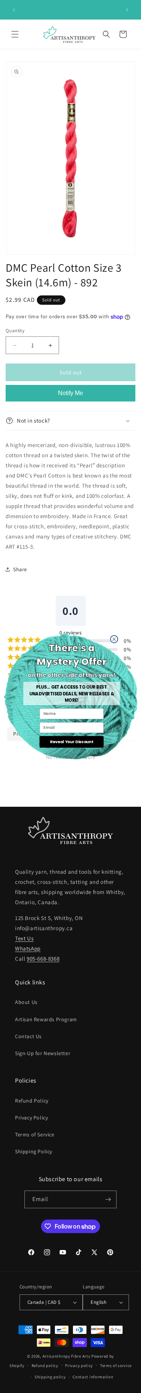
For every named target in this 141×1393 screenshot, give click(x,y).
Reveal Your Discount (71, 741)
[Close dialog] (114, 639)
